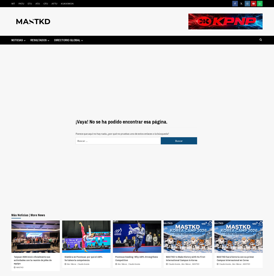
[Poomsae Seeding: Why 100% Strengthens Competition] (137, 237)
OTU (45, 3)
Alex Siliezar (72, 264)
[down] (24, 40)
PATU (21, 3)
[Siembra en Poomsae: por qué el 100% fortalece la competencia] (86, 237)
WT (13, 3)
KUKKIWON (67, 3)
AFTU (54, 3)
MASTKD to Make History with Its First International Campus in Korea (185, 258)
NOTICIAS (17, 40)
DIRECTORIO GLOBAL (67, 40)
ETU (30, 3)
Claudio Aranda (83, 264)
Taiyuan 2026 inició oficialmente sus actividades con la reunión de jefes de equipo (33, 260)
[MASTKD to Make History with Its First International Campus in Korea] (188, 237)
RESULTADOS (38, 40)
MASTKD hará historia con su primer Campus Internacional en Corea (235, 258)
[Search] (261, 40)
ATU (38, 3)
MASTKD (19, 267)
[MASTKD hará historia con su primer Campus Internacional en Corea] (238, 237)
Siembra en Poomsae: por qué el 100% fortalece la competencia (83, 258)
